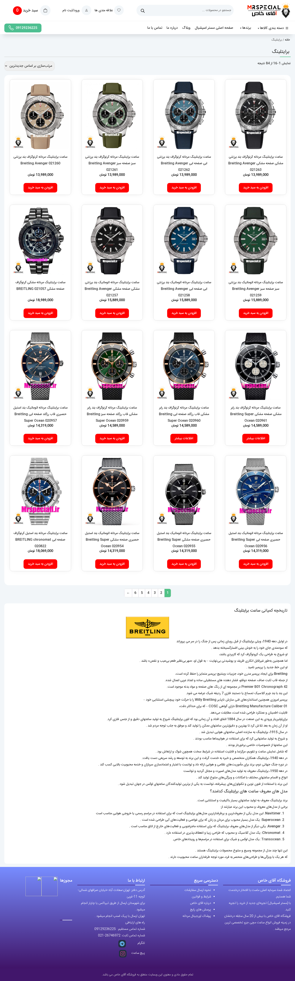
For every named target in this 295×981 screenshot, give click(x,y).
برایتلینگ (248, 641)
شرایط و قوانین (201, 896)
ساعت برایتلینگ (247, 610)
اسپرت (219, 771)
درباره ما (172, 28)
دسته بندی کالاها (272, 28)
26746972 (113, 935)
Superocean (271, 820)
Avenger (274, 826)
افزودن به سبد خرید (255, 187)
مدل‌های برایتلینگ (195, 813)
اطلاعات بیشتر (256, 438)
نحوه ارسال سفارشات (197, 890)
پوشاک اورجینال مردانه (196, 916)
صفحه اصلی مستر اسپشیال (214, 28)
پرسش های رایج (200, 909)
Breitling (280, 674)
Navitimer (273, 813)
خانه (287, 40)
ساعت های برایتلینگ (241, 791)
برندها (246, 28)
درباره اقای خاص (200, 903)
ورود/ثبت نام (71, 10)
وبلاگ (186, 28)
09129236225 (26, 28)
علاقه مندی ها (104, 10)
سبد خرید (27, 10)
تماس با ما (154, 28)
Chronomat (271, 833)
